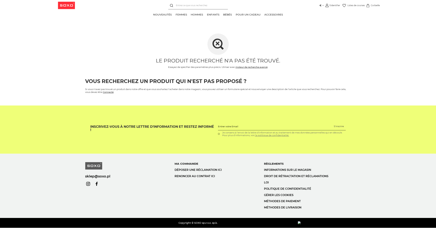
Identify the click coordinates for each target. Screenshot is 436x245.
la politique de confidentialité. (272, 135)
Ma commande (186, 163)
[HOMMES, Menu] (205, 14)
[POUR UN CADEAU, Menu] (262, 14)
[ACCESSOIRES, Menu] (285, 14)
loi (266, 182)
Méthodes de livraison (282, 207)
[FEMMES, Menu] (189, 14)
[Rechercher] (172, 5)
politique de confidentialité (287, 188)
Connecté (108, 92)
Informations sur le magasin (287, 170)
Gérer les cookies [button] (278, 195)
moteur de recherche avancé (252, 67)
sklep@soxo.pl (97, 176)
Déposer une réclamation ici (198, 170)
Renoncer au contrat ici (195, 176)
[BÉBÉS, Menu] (234, 14)
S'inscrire (339, 126)
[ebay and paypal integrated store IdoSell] (324, 222)
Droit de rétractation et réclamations (296, 176)
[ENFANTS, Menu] (221, 14)
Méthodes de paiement (282, 201)
